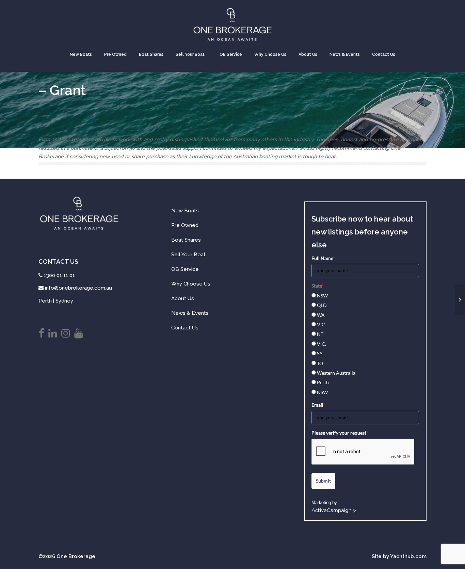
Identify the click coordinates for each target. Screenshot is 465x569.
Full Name (323, 258)
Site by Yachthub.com (399, 556)
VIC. (321, 344)
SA (320, 353)
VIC (321, 324)
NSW (322, 295)
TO (320, 363)
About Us (308, 54)
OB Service (231, 54)
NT (320, 334)
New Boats (81, 54)
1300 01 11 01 (59, 275)
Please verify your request (339, 433)
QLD (322, 305)
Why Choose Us (270, 54)
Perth (323, 382)
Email (318, 405)
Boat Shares (151, 54)
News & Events (345, 54)
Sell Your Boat (190, 54)
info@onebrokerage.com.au (78, 288)
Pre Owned (115, 54)
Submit (323, 481)
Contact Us (383, 54)
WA (321, 315)
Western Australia (336, 373)
